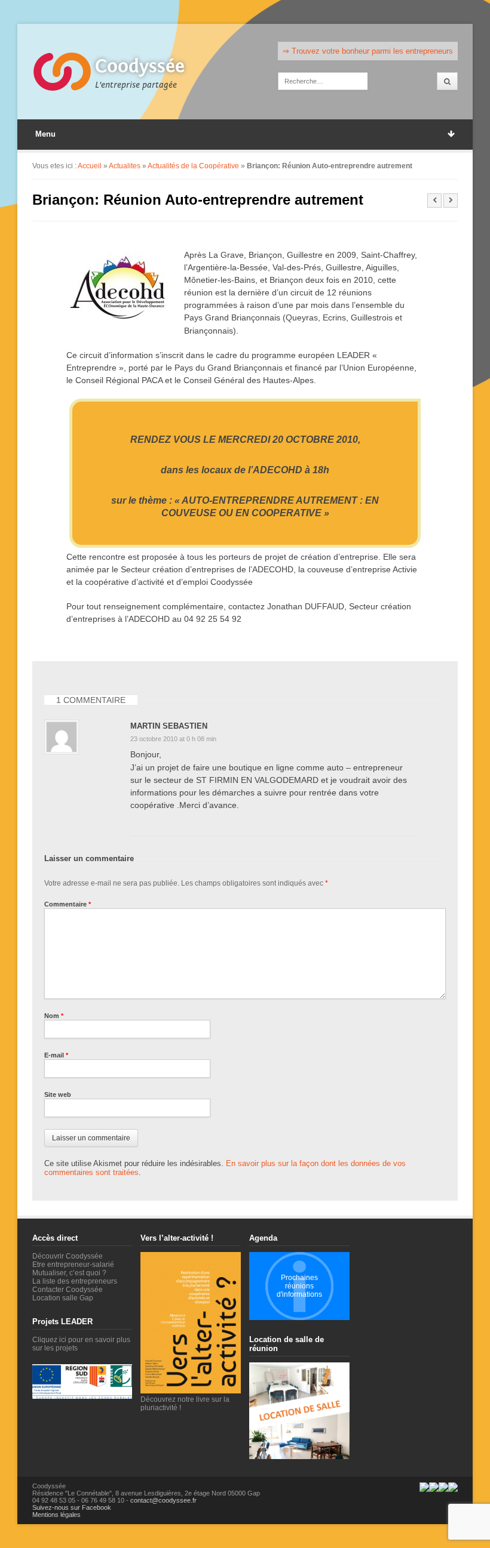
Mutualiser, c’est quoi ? (69, 1273)
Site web (57, 1094)
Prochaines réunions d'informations (299, 1286)
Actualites (124, 166)
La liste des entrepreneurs (74, 1281)
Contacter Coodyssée (67, 1289)
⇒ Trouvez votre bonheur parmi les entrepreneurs (368, 51)
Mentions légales (56, 1514)
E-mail (56, 1055)
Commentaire (67, 904)
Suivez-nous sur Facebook (71, 1507)
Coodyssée (140, 66)
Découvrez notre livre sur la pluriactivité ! (184, 1403)
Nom (53, 1015)
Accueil (90, 166)
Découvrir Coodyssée (67, 1256)
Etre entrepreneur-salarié (73, 1264)
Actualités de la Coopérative (193, 166)
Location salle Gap (62, 1298)
